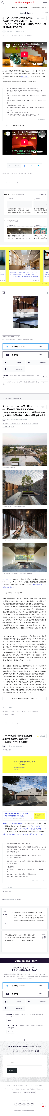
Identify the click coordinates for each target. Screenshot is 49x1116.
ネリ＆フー (6, 426)
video (22, 31)
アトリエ (10, 35)
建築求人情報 (7, 750)
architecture (13, 31)
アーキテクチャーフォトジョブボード (31, 829)
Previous (42, 284)
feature (23, 420)
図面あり (6, 423)
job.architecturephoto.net (39, 881)
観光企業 (24, 76)
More (44, 376)
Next (46, 284)
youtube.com (41, 119)
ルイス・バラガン (27, 35)
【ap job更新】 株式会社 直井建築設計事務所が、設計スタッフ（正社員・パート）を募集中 (17, 738)
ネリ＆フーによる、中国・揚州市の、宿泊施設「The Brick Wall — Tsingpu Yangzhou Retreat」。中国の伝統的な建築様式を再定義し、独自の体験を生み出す (24, 411)
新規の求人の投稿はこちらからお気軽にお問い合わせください (23, 834)
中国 (13, 426)
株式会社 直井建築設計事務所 (12, 823)
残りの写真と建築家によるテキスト (25, 698)
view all (41, 194)
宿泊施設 (35, 423)
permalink (19, 182)
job (21, 746)
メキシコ (17, 35)
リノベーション (15, 423)
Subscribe (19, 369)
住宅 (4, 35)
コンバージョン (26, 423)
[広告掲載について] (42, 293)
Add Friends (42, 362)
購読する (12, 1070)
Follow (40, 346)
